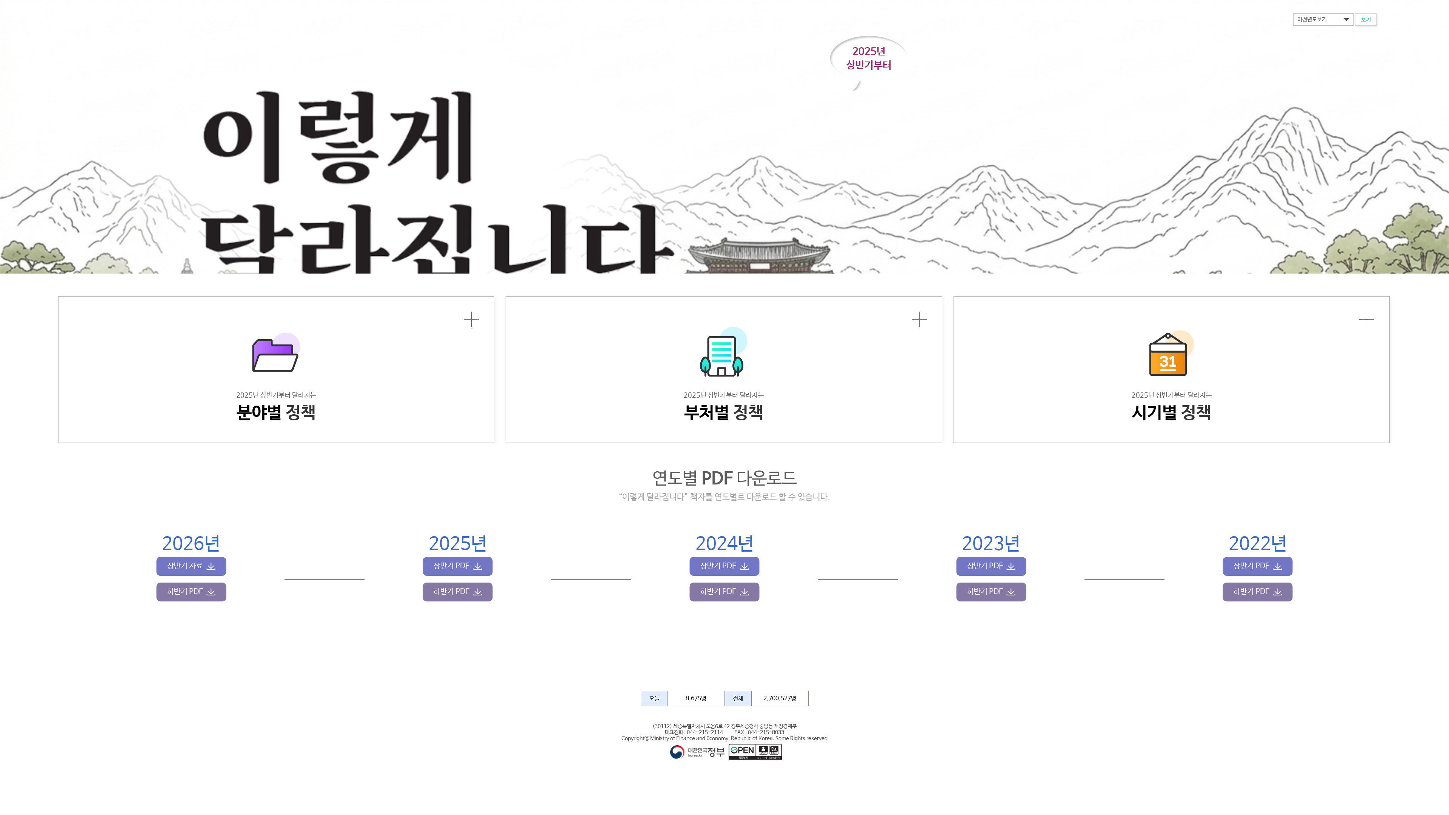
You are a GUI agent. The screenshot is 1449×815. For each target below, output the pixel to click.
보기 (1366, 20)
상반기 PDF (451, 566)
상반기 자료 (185, 566)
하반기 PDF (185, 591)
